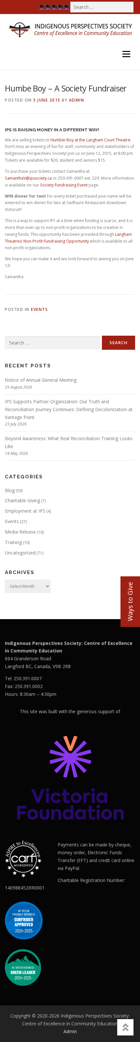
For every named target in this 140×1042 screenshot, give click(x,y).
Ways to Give (130, 601)
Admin (70, 1031)
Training (13, 542)
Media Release (20, 532)
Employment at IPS (25, 511)
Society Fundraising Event (64, 185)
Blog (10, 490)
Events (39, 309)
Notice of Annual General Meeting (41, 380)
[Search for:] (101, 7)
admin (76, 100)
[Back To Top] (125, 1027)
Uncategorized (20, 553)
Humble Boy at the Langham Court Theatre (90, 140)
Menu (125, 45)
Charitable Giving (22, 500)
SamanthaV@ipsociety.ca (28, 178)
